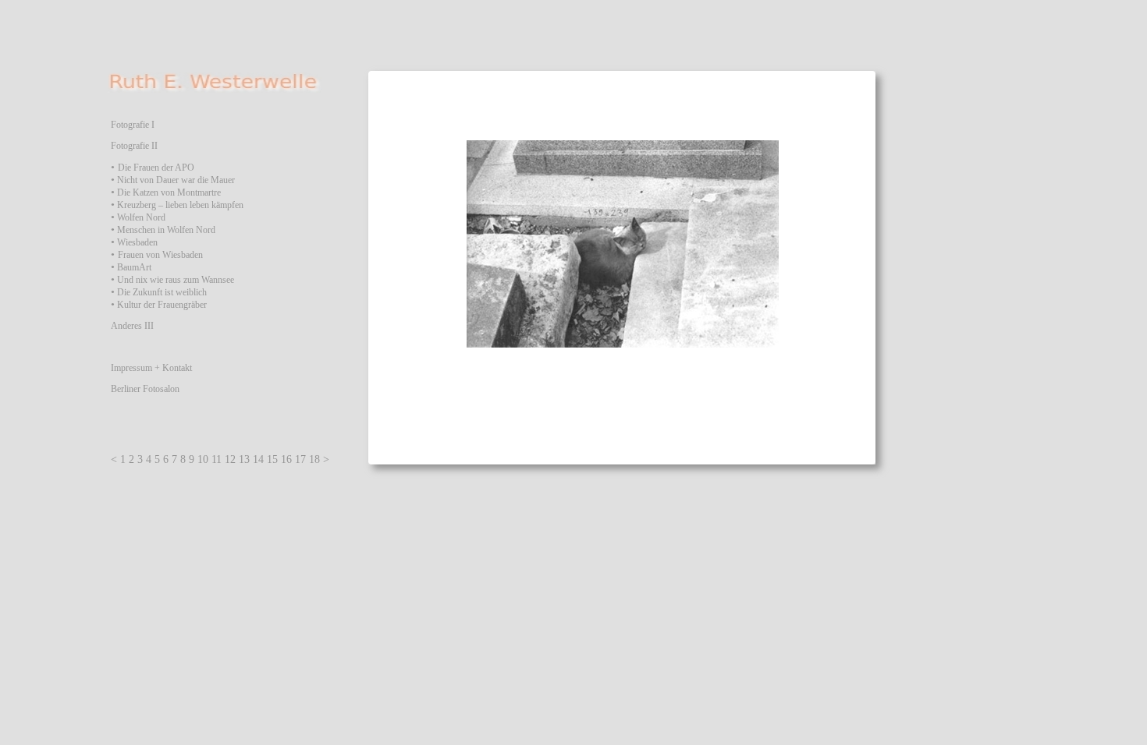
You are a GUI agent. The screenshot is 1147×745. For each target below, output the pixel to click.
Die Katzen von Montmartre (169, 192)
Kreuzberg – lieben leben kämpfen (180, 204)
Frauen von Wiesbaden (160, 254)
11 (216, 459)
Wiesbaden (137, 242)
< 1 (118, 459)
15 (272, 459)
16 (286, 459)
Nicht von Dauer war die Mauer (176, 180)
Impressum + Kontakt (151, 367)
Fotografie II (134, 145)
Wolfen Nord (141, 217)
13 (244, 459)
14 (258, 459)
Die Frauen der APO (156, 167)
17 (300, 459)
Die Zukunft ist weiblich (162, 292)
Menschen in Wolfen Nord (165, 229)
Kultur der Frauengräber (162, 304)
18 (314, 459)
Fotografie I (132, 124)
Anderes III (132, 325)
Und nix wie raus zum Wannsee (175, 279)
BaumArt (134, 267)
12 (230, 459)
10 (202, 459)
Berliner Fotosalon (145, 388)
